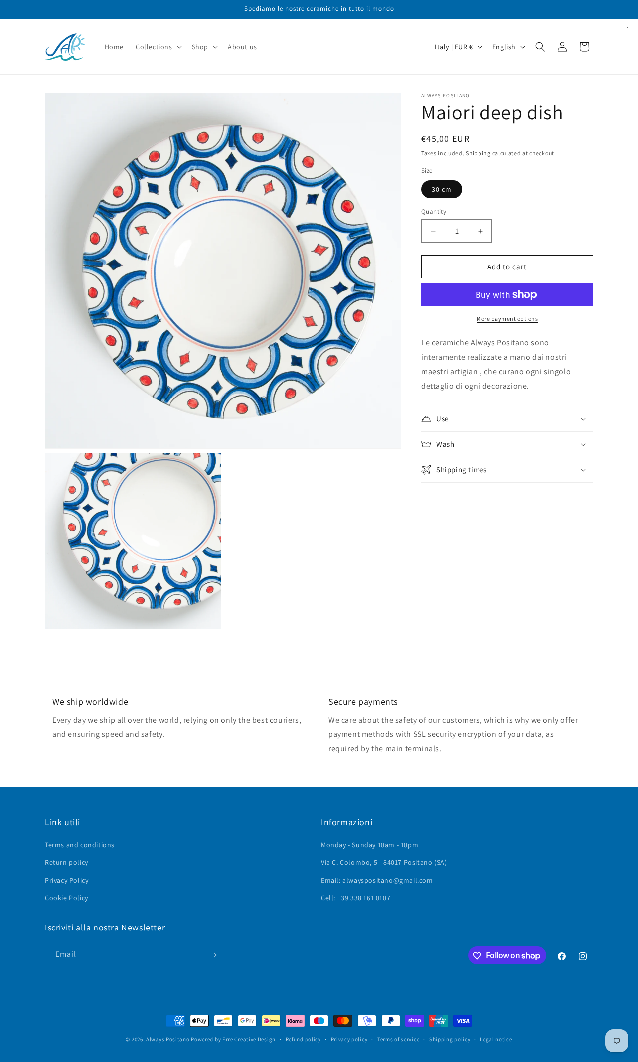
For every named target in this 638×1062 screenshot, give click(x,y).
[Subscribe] (213, 955)
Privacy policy (349, 1038)
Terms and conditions (80, 844)
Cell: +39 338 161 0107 (355, 897)
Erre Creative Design (249, 1039)
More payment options (507, 318)
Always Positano (168, 1039)
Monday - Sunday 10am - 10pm (369, 844)
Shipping (478, 153)
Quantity (433, 211)
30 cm (442, 189)
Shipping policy (450, 1038)
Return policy (66, 862)
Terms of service (398, 1038)
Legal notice (496, 1038)
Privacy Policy (66, 880)
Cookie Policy (66, 897)
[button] (158, 46)
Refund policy (303, 1038)
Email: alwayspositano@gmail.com (377, 880)
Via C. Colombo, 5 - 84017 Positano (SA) (384, 862)
